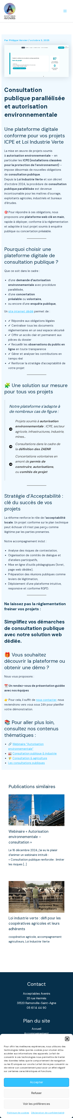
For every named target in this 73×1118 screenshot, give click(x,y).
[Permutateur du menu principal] (65, 11)
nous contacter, (46, 700)
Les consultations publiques (26, 763)
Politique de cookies (18, 1112)
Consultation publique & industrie (34, 753)
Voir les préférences (36, 1104)
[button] (67, 1039)
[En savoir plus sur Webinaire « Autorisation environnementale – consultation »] (36, 810)
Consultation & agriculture (29, 758)
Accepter (36, 1082)
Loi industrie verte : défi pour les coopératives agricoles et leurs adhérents (35, 923)
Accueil (36, 1029)
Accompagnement (36, 1033)
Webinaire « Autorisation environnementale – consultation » (28, 837)
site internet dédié (20, 311)
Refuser (36, 1093)
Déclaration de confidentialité (47, 1112)
